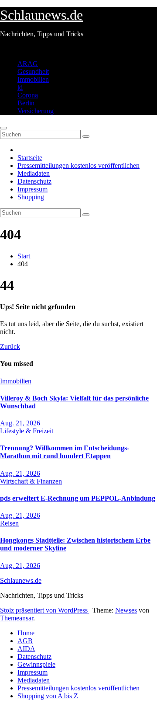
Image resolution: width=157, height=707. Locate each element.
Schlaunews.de (41, 15)
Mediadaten (33, 173)
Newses (126, 610)
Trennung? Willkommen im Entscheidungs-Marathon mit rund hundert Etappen (64, 452)
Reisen (9, 523)
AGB (25, 640)
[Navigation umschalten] (3, 128)
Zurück (10, 346)
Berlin (25, 103)
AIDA (26, 648)
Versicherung (35, 111)
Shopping (30, 197)
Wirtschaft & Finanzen (31, 481)
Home (25, 633)
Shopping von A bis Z (47, 696)
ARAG (27, 63)
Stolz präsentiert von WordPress (44, 610)
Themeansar (16, 618)
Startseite (29, 157)
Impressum (32, 189)
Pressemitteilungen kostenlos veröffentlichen (78, 165)
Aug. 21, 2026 (20, 423)
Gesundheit (33, 71)
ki (20, 87)
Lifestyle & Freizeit (26, 431)
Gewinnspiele (36, 664)
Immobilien (33, 79)
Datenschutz (34, 181)
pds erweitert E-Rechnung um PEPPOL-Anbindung (77, 498)
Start (23, 256)
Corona (27, 95)
